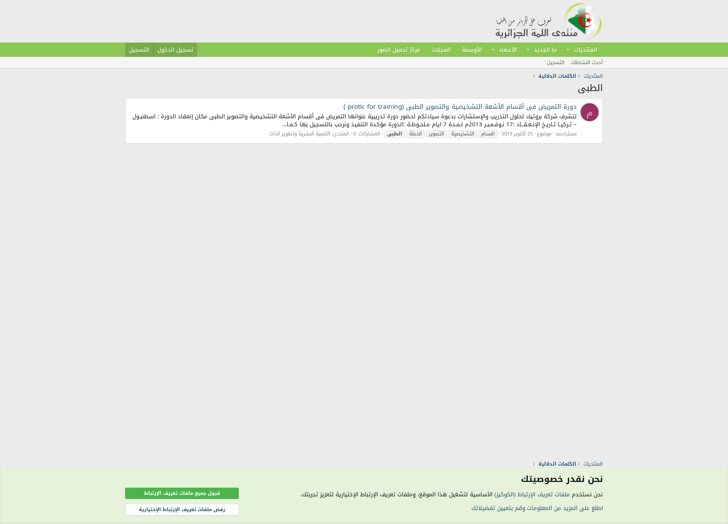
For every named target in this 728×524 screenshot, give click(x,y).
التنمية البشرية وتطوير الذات (299, 133)
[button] (568, 49)
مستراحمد (566, 133)
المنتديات (585, 49)
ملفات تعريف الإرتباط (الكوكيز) (532, 494)
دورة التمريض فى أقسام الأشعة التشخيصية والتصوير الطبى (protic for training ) (460, 106)
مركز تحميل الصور (398, 49)
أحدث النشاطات (587, 62)
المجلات (440, 49)
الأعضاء (508, 49)
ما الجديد (545, 49)
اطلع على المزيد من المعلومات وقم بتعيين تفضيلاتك (537, 508)
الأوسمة (472, 49)
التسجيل (556, 62)
